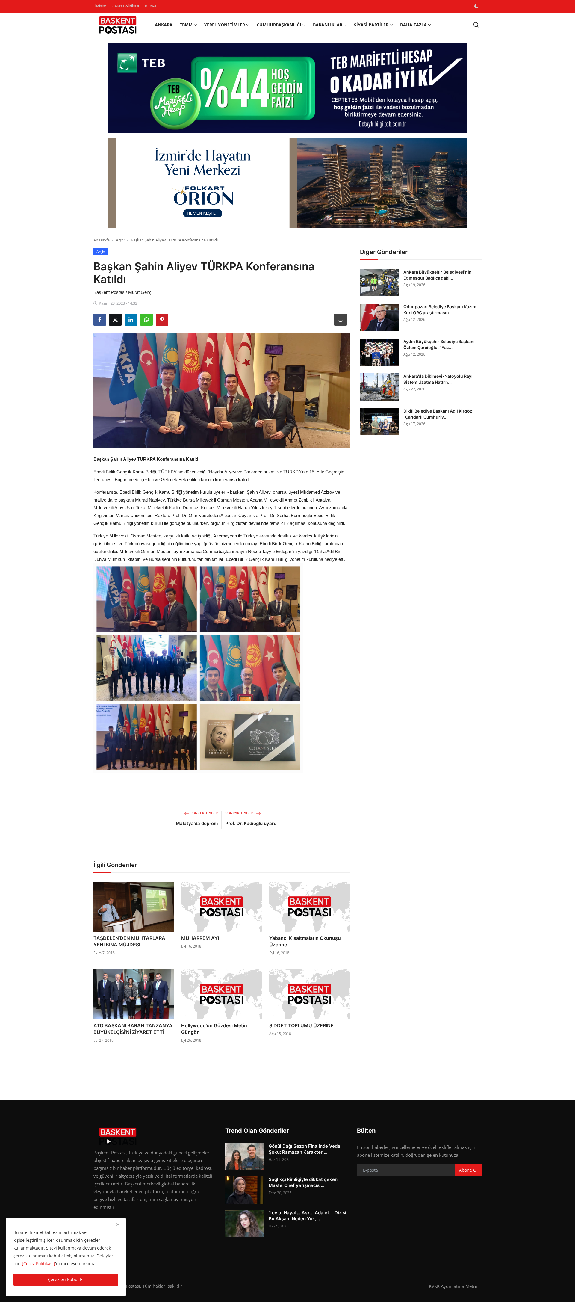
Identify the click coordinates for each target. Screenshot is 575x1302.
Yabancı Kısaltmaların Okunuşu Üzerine (305, 941)
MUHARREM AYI (200, 938)
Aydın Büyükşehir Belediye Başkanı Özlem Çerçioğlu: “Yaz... (439, 344)
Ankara (163, 25)
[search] (476, 24)
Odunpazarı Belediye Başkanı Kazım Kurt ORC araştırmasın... (439, 309)
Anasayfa (101, 240)
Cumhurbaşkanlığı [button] (279, 25)
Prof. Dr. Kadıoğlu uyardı (251, 823)
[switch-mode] (477, 6)
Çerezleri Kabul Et (66, 1279)
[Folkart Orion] (287, 183)
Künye (150, 6)
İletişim (99, 6)
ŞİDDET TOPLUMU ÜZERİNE (301, 1025)
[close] (118, 1224)
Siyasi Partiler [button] (371, 25)
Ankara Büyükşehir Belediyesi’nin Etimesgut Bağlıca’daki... (437, 274)
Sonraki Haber (239, 812)
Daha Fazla (413, 25)
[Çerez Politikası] (38, 1263)
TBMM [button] (186, 25)
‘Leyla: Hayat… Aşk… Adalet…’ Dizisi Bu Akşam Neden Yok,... (307, 1215)
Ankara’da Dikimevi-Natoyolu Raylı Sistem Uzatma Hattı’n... (438, 379)
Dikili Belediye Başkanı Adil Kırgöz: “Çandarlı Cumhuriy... (438, 413)
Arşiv (120, 240)
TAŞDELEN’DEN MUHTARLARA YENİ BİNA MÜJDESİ (129, 941)
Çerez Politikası (125, 6)
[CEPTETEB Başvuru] (287, 88)
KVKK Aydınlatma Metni (453, 1286)
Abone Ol (468, 1170)
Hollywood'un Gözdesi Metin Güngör (214, 1028)
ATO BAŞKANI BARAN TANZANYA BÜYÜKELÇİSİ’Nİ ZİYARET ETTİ (132, 1028)
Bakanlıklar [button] (327, 25)
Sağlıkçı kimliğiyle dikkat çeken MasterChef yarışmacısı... (303, 1182)
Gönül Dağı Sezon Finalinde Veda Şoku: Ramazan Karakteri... (304, 1149)
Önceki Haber (204, 812)
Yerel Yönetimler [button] (224, 25)
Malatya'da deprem (197, 823)
